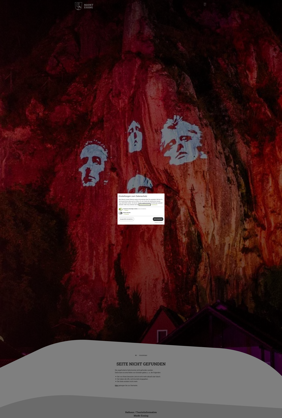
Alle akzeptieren (158, 219)
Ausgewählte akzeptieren (126, 219)
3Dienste (126, 214)
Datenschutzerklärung (144, 204)
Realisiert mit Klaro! (159, 222)
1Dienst (125, 210)
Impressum (154, 204)
